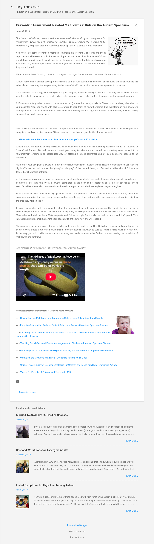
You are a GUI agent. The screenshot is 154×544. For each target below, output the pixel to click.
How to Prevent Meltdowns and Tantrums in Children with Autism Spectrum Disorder (62, 318)
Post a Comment (27, 392)
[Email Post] (18, 382)
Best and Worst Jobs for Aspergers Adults (42, 450)
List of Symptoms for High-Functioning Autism (45, 485)
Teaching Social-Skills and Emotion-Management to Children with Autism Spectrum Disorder (65, 343)
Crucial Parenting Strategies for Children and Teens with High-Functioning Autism (68, 365)
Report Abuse (77, 537)
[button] (136, 25)
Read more (131, 440)
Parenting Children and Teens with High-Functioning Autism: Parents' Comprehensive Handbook (67, 350)
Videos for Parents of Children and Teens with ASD (45, 372)
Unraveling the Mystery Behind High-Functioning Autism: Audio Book (53, 357)
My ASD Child (28, 7)
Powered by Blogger (77, 525)
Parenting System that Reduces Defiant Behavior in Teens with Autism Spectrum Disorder (64, 325)
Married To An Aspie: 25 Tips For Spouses (42, 415)
